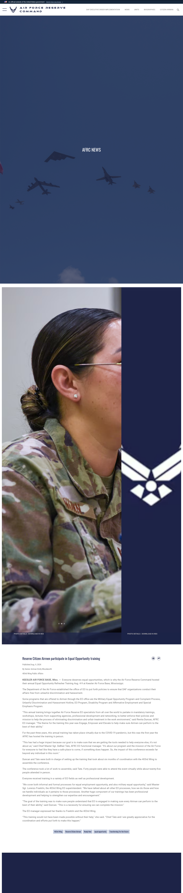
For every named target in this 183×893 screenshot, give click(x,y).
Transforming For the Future (119, 831)
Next (115, 465)
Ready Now (87, 831)
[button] (54, 2)
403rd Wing (58, 831)
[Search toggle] (178, 9)
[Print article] (153, 658)
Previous (8, 465)
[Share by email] (159, 658)
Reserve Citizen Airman (73, 831)
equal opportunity (100, 831)
